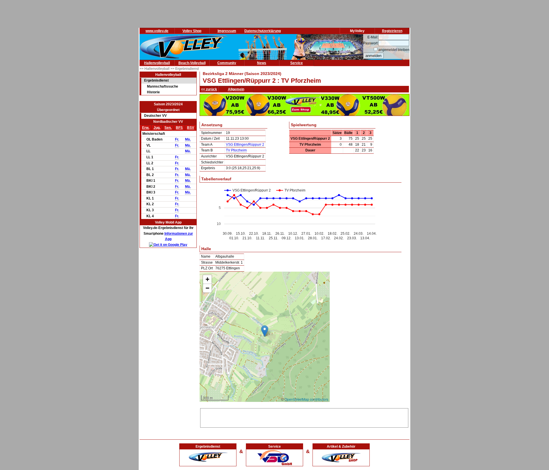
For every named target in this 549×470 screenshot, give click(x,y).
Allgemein (236, 89)
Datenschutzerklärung (262, 31)
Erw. (145, 128)
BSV (190, 128)
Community (226, 63)
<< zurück (209, 89)
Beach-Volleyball (192, 63)
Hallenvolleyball (157, 63)
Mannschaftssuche (162, 86)
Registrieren (392, 31)
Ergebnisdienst (156, 80)
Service (296, 63)
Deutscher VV (155, 116)
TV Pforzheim (236, 150)
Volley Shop (191, 31)
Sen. (168, 128)
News (261, 63)
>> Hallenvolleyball (155, 69)
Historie (153, 92)
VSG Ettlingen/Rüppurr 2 (245, 145)
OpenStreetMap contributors (306, 399)
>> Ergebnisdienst (184, 69)
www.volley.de (157, 31)
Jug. (157, 128)
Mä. (188, 139)
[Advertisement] (304, 417)
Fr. (177, 139)
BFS (179, 128)
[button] (264, 331)
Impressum (227, 31)
